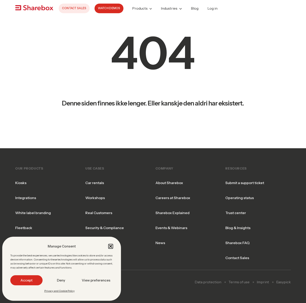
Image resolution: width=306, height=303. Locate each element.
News (160, 243)
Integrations (25, 198)
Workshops (95, 198)
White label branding (33, 213)
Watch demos (109, 8)
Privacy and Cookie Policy (59, 290)
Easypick (283, 282)
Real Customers (98, 213)
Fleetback (23, 228)
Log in (212, 8)
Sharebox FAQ (237, 243)
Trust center (235, 213)
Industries (169, 8)
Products (140, 8)
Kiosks (20, 183)
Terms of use (239, 282)
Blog (194, 8)
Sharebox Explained (172, 213)
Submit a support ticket (244, 183)
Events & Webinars (171, 228)
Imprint (263, 282)
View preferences (96, 280)
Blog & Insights (237, 228)
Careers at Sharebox (172, 198)
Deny (61, 280)
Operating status (239, 198)
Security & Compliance (104, 228)
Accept (26, 280)
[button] (110, 246)
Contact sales (74, 8)
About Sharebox (169, 183)
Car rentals (94, 183)
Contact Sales (237, 258)
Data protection (208, 282)
